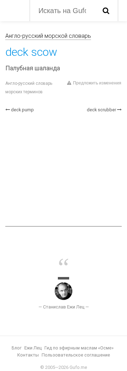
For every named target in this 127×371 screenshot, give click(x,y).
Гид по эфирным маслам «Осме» (79, 348)
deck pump (22, 109)
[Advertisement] (63, 170)
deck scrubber (101, 109)
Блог (17, 348)
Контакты (28, 355)
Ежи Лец (33, 348)
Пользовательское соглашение (76, 355)
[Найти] (106, 10)
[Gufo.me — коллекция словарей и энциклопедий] (14, 10)
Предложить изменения (97, 83)
